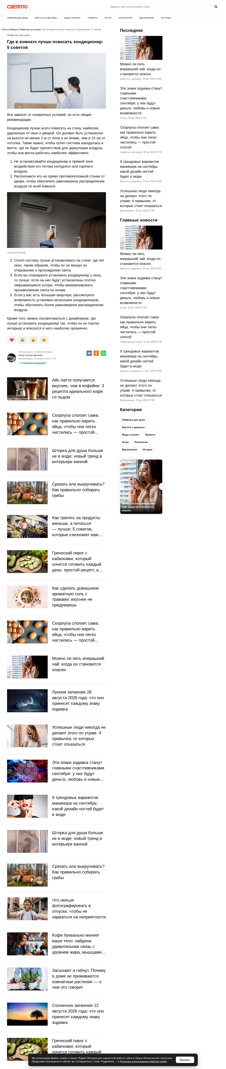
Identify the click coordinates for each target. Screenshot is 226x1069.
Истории (166, 18)
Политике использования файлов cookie (143, 1061)
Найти (216, 6)
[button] (160, 486)
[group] (141, 487)
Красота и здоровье (46, 18)
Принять (185, 1059)
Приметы (93, 18)
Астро (108, 18)
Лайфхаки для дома (17, 18)
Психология (125, 18)
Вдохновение (146, 18)
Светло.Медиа (9, 29)
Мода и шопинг (72, 18)
